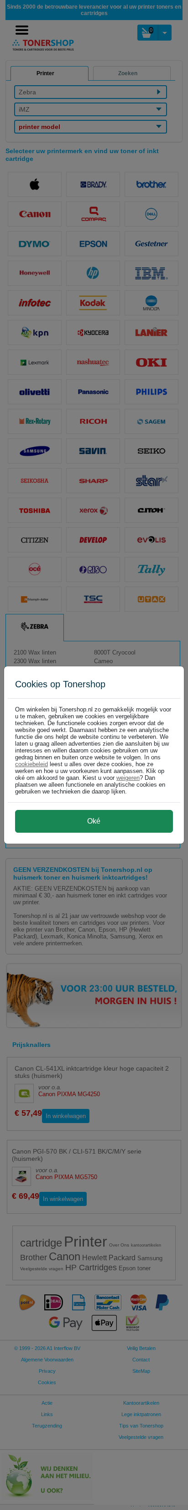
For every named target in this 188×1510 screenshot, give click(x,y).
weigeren (128, 777)
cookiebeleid (31, 764)
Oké (93, 821)
